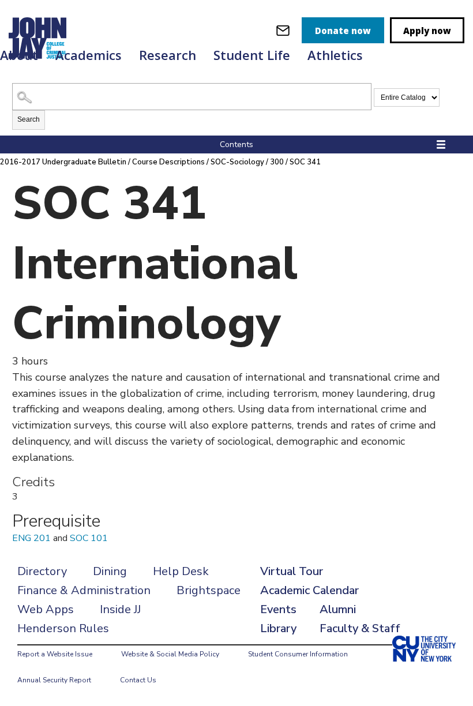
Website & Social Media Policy (170, 654)
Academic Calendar (309, 590)
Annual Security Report (54, 680)
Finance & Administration (84, 590)
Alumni (338, 609)
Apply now (427, 30)
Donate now (343, 30)
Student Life (251, 54)
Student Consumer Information (298, 654)
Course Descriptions (168, 162)
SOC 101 (89, 538)
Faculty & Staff (360, 628)
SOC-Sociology (237, 162)
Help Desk (181, 571)
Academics (88, 54)
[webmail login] (283, 30)
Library (278, 628)
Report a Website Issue (54, 654)
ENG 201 (31, 538)
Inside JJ (120, 609)
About (19, 54)
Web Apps (45, 609)
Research (167, 54)
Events (278, 609)
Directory (42, 571)
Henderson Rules (63, 628)
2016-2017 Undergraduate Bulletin (63, 162)
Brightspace (209, 590)
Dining (110, 571)
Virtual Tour (291, 571)
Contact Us (138, 680)
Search (28, 119)
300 (277, 162)
